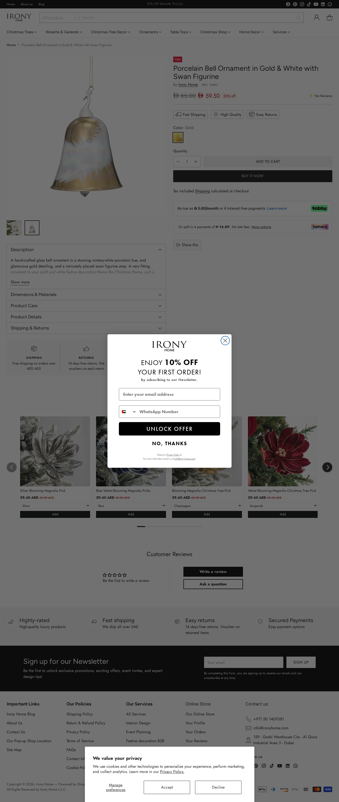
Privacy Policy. (172, 771)
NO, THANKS (169, 443)
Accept (167, 787)
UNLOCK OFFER (169, 429)
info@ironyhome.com (185, 458)
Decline (218, 787)
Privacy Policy (173, 454)
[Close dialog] (225, 340)
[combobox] (128, 412)
